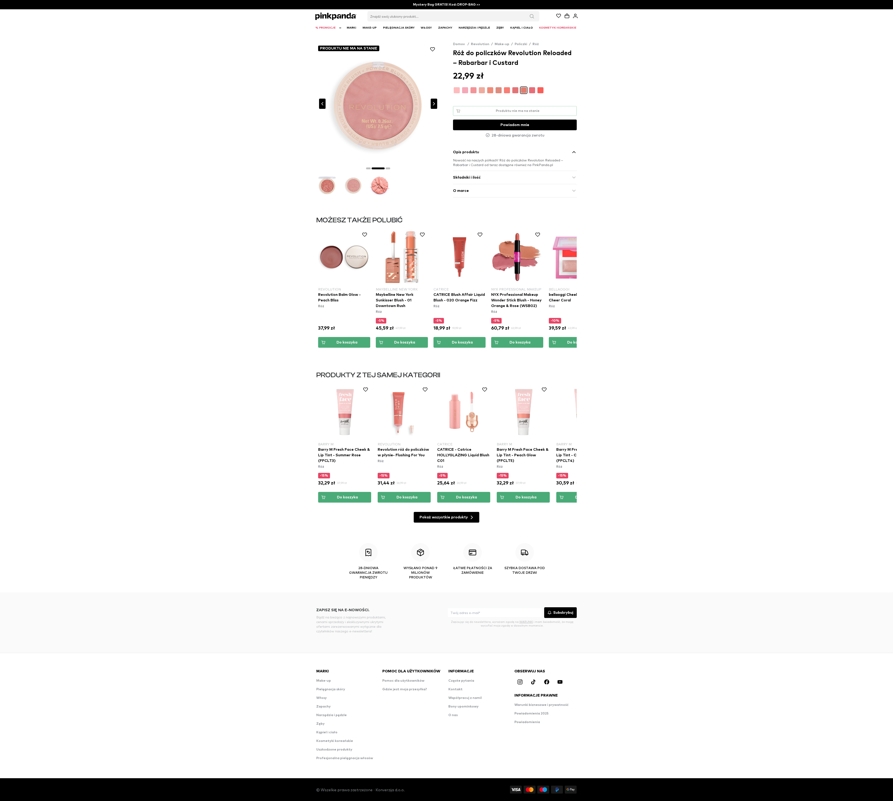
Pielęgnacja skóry (330, 689)
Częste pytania (461, 680)
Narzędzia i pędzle (331, 715)
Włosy (321, 698)
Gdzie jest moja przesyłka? (404, 689)
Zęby (320, 723)
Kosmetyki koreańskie (334, 741)
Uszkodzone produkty (334, 749)
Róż (536, 44)
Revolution (480, 44)
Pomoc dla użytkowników (403, 680)
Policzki (521, 44)
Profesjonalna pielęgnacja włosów (344, 758)
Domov (461, 44)
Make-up (502, 44)
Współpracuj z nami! (465, 698)
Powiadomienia (527, 722)
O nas (453, 715)
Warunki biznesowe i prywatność (541, 705)
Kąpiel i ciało (326, 732)
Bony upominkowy (463, 706)
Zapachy (323, 706)
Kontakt (455, 689)
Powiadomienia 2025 (531, 713)
